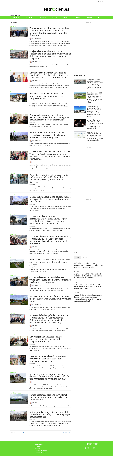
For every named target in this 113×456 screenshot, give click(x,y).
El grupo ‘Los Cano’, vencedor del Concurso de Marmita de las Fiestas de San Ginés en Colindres (88, 276)
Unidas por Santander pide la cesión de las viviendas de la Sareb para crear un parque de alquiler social (49, 414)
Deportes (66, 17)
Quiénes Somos (39, 444)
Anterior (14, 433)
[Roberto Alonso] (30, 38)
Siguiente (66, 433)
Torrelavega (42, 17)
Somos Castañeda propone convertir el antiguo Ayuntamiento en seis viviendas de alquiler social (50, 397)
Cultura (77, 17)
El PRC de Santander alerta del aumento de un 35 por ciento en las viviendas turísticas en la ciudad (50, 199)
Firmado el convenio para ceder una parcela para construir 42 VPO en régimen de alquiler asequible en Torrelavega (49, 117)
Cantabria (16, 17)
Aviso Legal (38, 448)
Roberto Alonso (36, 38)
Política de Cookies (40, 452)
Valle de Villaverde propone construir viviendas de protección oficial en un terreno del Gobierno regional (47, 135)
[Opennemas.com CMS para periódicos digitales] (90, 445)
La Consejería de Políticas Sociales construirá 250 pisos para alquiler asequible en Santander (45, 339)
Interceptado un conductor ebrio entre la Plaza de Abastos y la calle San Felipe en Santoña (87, 286)
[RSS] (102, 1)
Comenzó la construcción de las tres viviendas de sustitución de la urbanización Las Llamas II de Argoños (50, 279)
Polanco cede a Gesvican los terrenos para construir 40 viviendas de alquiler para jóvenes (49, 262)
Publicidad (37, 446)
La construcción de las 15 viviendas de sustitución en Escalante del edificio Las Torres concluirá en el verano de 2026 (48, 75)
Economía (89, 17)
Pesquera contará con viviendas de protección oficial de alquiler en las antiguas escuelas (46, 96)
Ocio (99, 17)
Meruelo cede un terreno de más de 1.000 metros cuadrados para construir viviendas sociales (50, 298)
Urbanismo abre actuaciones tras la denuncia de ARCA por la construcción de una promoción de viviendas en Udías (49, 376)
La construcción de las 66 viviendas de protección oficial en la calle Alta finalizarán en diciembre (47, 358)
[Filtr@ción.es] (56, 9)
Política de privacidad (41, 450)
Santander (29, 17)
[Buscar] (102, 9)
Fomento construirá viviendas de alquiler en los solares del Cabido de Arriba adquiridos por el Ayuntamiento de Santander (49, 178)
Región (54, 17)
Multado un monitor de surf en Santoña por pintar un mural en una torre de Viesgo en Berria (88, 265)
